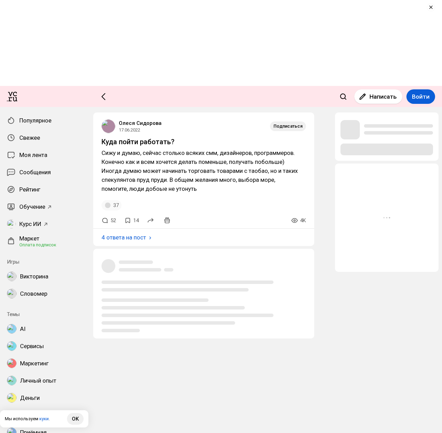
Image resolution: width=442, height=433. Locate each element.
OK (75, 419)
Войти (421, 96)
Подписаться (287, 126)
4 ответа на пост (124, 237)
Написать (383, 96)
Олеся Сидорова (140, 123)
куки (44, 418)
